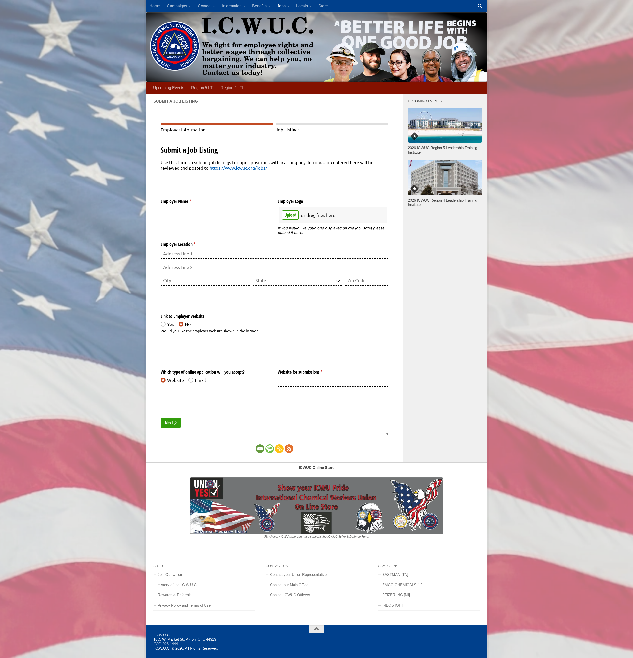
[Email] (260, 448)
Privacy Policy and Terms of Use (184, 605)
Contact (204, 6)
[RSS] (289, 448)
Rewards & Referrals (175, 595)
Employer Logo (290, 201)
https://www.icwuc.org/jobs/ (238, 167)
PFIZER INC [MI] (396, 595)
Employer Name (183, 201)
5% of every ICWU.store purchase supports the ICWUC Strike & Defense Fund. (316, 536)
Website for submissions (307, 372)
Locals (302, 6)
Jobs (281, 6)
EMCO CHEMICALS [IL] (402, 585)
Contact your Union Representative (298, 574)
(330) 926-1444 (165, 644)
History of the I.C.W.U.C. (178, 585)
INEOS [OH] (392, 605)
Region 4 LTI (232, 88)
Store (323, 6)
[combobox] (297, 280)
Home (154, 6)
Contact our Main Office (289, 585)
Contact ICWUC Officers (290, 595)
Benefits (259, 6)
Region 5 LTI (202, 88)
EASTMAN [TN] (395, 574)
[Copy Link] (279, 448)
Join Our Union (170, 574)
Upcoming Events (168, 88)
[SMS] (269, 448)
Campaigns (177, 6)
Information (232, 6)
